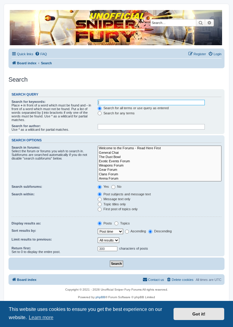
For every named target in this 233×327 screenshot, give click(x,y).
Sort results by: (24, 230)
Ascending (138, 231)
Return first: (21, 248)
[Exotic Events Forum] (159, 161)
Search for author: (26, 126)
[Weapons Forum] (159, 166)
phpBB (100, 297)
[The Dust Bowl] (159, 157)
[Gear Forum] (159, 170)
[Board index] (116, 27)
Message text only (116, 199)
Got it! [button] (198, 314)
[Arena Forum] (159, 179)
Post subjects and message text (127, 194)
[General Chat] (159, 153)
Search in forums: (26, 147)
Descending (162, 231)
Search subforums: (27, 186)
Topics (124, 223)
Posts (107, 223)
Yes (106, 186)
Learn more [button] (41, 317)
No (118, 186)
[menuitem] (41, 54)
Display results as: (26, 223)
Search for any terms (119, 113)
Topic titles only (114, 204)
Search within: (23, 194)
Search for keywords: (29, 101)
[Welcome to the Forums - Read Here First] (159, 148)
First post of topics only (120, 209)
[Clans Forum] (159, 174)
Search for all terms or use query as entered (136, 108)
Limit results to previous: (32, 239)
